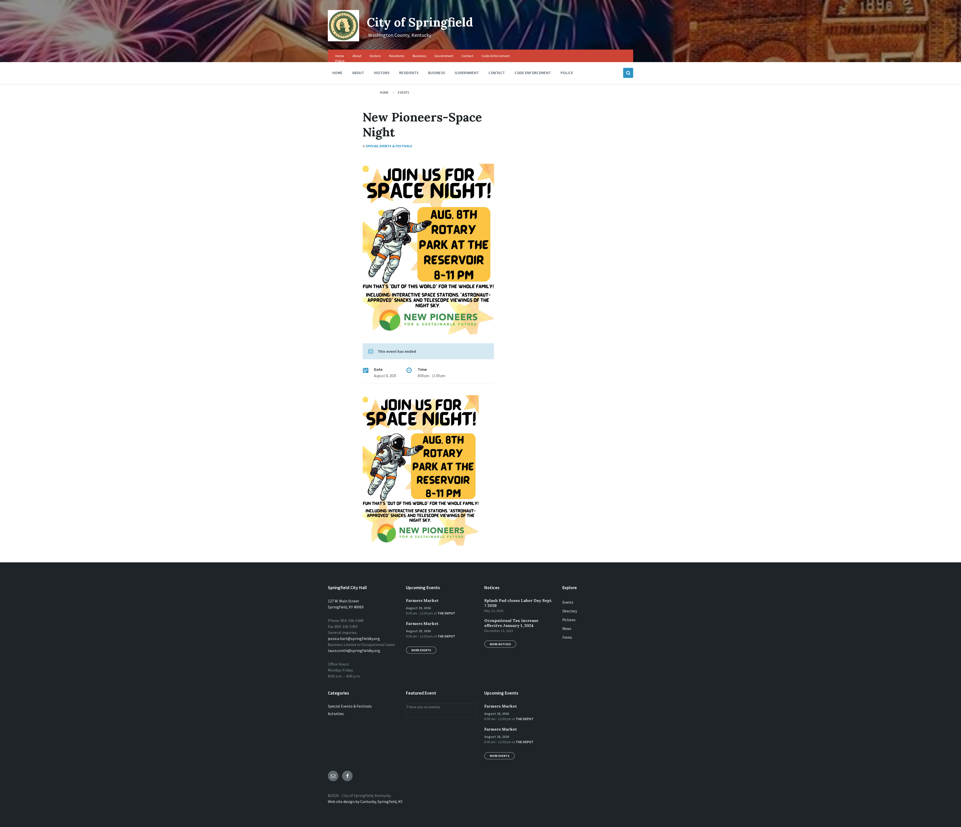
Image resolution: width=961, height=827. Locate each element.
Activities (336, 713)
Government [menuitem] (443, 56)
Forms (567, 637)
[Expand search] (628, 73)
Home (384, 92)
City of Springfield (420, 22)
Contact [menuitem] (467, 56)
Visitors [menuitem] (375, 56)
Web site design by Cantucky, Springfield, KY (365, 801)
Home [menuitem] (339, 56)
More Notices (500, 644)
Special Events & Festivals (389, 146)
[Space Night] (421, 544)
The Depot (446, 613)
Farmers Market (422, 600)
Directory (569, 611)
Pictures (569, 619)
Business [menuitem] (419, 56)
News (566, 628)
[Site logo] (343, 39)
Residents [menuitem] (396, 56)
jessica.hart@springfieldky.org (354, 638)
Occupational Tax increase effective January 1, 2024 (511, 623)
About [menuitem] (356, 56)
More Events (421, 650)
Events (403, 92)
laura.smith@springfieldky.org (354, 650)
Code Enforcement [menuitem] (496, 56)
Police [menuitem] (340, 61)
